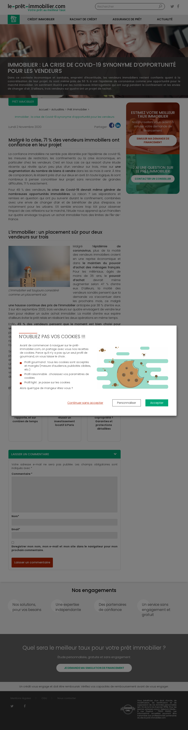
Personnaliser (126, 403)
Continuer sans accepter (85, 403)
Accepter (156, 403)
